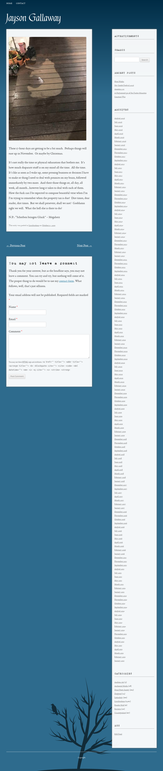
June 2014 (118, 619)
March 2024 (119, 229)
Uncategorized (120, 713)
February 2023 (120, 252)
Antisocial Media (121, 686)
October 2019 (119, 401)
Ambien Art (119, 682)
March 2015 (119, 585)
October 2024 (119, 203)
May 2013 (118, 646)
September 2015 (120, 565)
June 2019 (118, 416)
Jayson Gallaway (33, 17)
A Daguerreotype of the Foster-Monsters (130, 93)
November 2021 (120, 306)
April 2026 (118, 134)
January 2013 (119, 661)
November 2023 (120, 245)
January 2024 (119, 237)
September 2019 (120, 405)
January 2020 (119, 390)
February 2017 (120, 504)
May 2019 (118, 420)
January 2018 (119, 481)
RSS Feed (118, 734)
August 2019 (119, 409)
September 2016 (120, 523)
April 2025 (118, 180)
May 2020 (118, 374)
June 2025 (118, 172)
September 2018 (120, 451)
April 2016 (118, 542)
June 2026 (118, 126)
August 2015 (119, 569)
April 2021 (118, 332)
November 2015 (120, 562)
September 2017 (120, 489)
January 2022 (119, 298)
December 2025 (120, 149)
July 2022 (118, 279)
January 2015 (119, 592)
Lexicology (118, 698)
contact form (66, 281)
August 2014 (119, 611)
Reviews (117, 709)
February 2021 (120, 340)
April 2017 (118, 497)
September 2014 (120, 607)
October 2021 (119, 309)
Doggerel (118, 694)
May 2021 (118, 329)
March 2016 (119, 546)
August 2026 (119, 118)
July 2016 (118, 531)
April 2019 (118, 424)
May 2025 (118, 176)
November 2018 (120, 443)
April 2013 (118, 649)
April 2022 (118, 287)
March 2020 (119, 382)
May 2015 (118, 581)
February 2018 (120, 478)
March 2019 (119, 428)
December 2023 (120, 241)
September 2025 (120, 160)
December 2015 (120, 558)
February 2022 (120, 294)
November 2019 (120, 397)
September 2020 (121, 359)
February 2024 (120, 233)
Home (9, 3)
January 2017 (119, 508)
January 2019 (119, 436)
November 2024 (120, 199)
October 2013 (119, 638)
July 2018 (118, 458)
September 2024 (120, 206)
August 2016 (119, 527)
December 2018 (120, 439)
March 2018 (119, 474)
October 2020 (120, 355)
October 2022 (119, 267)
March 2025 (119, 183)
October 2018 (119, 447)
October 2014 (119, 604)
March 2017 (119, 500)
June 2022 (118, 283)
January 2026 (119, 145)
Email (13, 319)
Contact (20, 3)
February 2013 (120, 657)
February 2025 (120, 187)
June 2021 (118, 325)
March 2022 (119, 290)
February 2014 (120, 627)
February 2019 (120, 432)
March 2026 (119, 138)
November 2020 (121, 351)
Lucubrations (34, 226)
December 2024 (120, 195)
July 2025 (118, 168)
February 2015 (120, 588)
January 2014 (119, 630)
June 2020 (118, 371)
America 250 (119, 89)
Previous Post (15, 245)
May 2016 (118, 539)
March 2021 (119, 336)
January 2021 (119, 344)
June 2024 (118, 218)
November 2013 (120, 634)
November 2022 (120, 264)
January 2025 (119, 191)
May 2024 (118, 222)
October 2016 (119, 520)
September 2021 (120, 313)
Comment (15, 331)
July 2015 (118, 573)
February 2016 (120, 550)
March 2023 (119, 248)
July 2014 (118, 615)
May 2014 (118, 623)
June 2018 (118, 462)
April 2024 (118, 225)
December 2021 (120, 302)
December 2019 (120, 394)
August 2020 (119, 363)
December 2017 (120, 485)
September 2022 (120, 271)
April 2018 (118, 470)
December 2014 (120, 596)
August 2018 (119, 455)
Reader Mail (119, 705)
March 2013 (119, 653)
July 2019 (118, 413)
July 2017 (118, 493)
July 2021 (118, 321)
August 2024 (119, 210)
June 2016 (118, 535)
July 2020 (118, 367)
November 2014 (120, 600)
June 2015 (118, 577)
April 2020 (118, 378)
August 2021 (119, 317)
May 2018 (118, 466)
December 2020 (120, 348)
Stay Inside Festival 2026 (124, 86)
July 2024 (118, 214)
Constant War (119, 97)
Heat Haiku (119, 82)
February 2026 (120, 141)
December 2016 (120, 512)
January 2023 (119, 256)
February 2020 (120, 386)
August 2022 (119, 275)
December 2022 (120, 260)
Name (13, 307)
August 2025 (119, 164)
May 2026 (118, 130)
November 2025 (120, 153)
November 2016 (120, 516)
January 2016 (119, 554)
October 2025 (119, 157)
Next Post (84, 245)
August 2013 (119, 642)
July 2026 (118, 122)
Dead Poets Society (121, 690)
